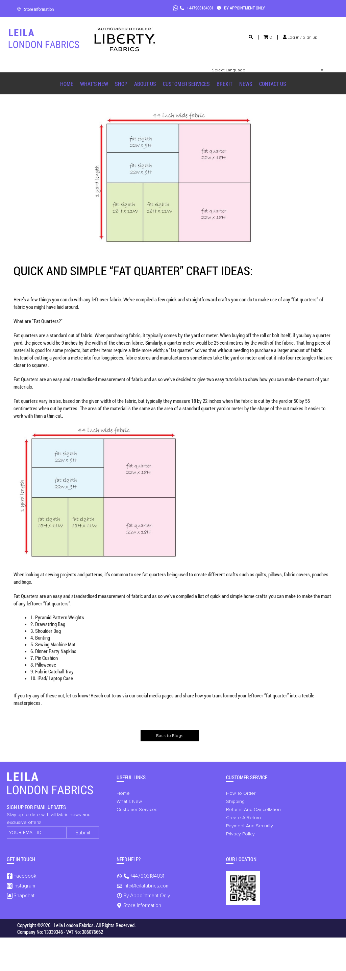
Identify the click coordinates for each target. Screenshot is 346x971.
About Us (145, 83)
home (123, 793)
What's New (129, 801)
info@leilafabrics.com (146, 885)
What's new (94, 83)
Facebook (25, 876)
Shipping (235, 801)
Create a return (243, 817)
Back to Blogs (169, 736)
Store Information (39, 9)
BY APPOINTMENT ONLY (244, 7)
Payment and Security (249, 826)
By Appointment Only (146, 895)
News (245, 83)
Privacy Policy (240, 834)
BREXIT (224, 83)
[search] (251, 37)
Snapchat (24, 895)
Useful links (131, 777)
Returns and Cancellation (253, 809)
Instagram (24, 885)
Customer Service (246, 777)
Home (66, 83)
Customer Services (186, 83)
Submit (82, 832)
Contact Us (272, 83)
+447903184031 (200, 7)
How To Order (240, 793)
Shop (121, 83)
